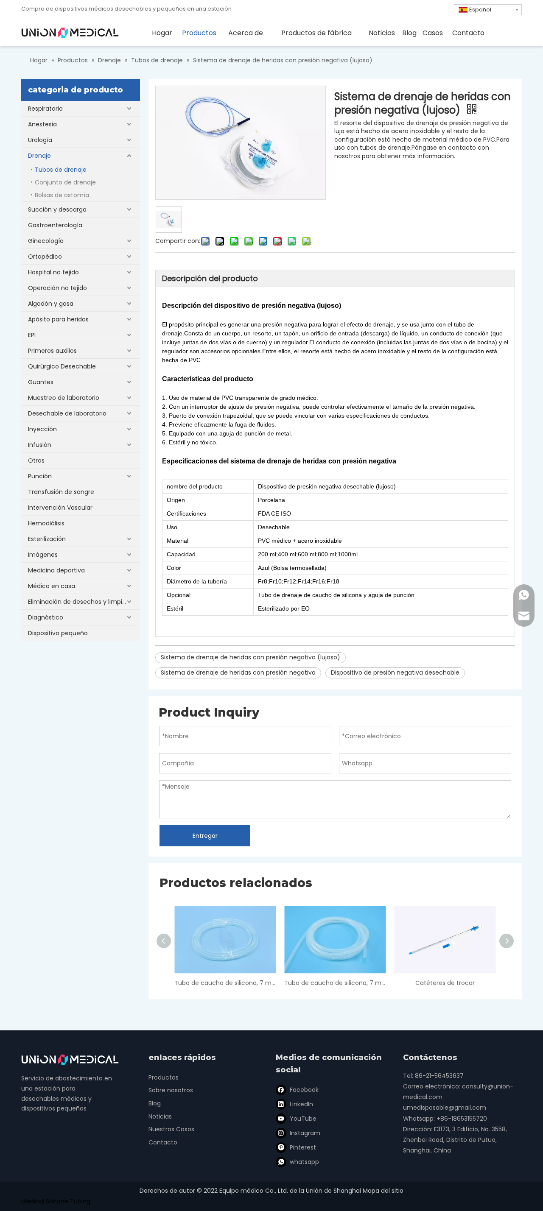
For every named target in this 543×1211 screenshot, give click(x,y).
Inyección (42, 429)
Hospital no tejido (53, 272)
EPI (32, 335)
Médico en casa (51, 586)
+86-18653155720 (462, 1118)
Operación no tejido (57, 288)
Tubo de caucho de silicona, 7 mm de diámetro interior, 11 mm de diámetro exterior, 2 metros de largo (225, 983)
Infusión (39, 445)
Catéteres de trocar (445, 983)
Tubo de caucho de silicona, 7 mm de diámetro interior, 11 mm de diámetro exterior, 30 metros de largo (335, 983)
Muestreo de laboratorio (63, 397)
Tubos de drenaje (61, 169)
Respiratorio (45, 108)
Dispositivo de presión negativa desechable (395, 672)
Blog (154, 1103)
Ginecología (46, 241)
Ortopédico (45, 256)
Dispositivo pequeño (58, 633)
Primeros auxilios (52, 350)
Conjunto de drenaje (65, 182)
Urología (40, 140)
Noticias (160, 1116)
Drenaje (39, 155)
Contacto (162, 1142)
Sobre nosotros (170, 1090)
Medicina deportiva (56, 570)
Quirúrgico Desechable (62, 366)
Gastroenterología (55, 225)
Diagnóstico (45, 617)
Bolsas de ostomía (62, 195)
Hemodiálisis (46, 523)
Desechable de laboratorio (67, 413)
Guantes (40, 382)
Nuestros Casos (171, 1129)
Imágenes (43, 554)
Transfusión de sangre (61, 492)
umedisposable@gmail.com (444, 1107)
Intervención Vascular (60, 507)
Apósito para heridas (58, 319)
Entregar (205, 836)
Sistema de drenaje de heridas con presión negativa (238, 672)
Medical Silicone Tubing (55, 1201)
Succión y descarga (57, 209)
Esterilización (47, 539)
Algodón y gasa (50, 303)
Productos (163, 1077)
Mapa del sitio (383, 1190)
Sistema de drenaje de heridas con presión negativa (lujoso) (250, 657)
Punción (40, 476)
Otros (36, 460)
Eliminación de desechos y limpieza (80, 601)
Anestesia (42, 124)
